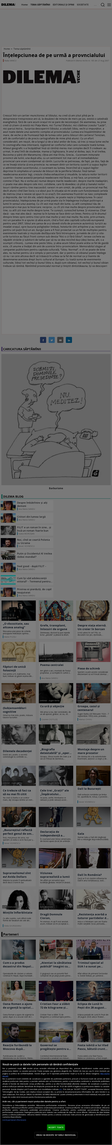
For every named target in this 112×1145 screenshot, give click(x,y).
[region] (56, 1102)
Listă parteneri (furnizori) (14, 1120)
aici (60, 1089)
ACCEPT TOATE (56, 1127)
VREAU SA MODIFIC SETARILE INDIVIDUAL (56, 1135)
